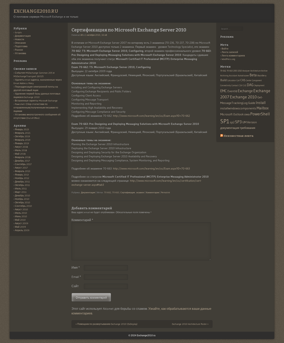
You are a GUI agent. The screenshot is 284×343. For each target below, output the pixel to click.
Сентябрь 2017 (23, 164)
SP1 (224, 121)
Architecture (255, 71)
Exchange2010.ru (36, 11)
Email (76, 277)
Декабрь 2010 (22, 195)
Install (261, 102)
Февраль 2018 (23, 157)
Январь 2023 (22, 129)
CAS (242, 80)
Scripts (18, 32)
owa (247, 114)
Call (238, 80)
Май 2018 (20, 153)
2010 (240, 71)
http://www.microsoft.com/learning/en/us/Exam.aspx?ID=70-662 (151, 115)
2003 (235, 71)
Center (248, 80)
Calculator (231, 80)
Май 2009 (20, 226)
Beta (253, 75)
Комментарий (82, 220)
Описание (20, 42)
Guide (251, 103)
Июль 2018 (21, 150)
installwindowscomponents (238, 108)
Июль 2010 (21, 212)
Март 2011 (20, 192)
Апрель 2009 (22, 230)
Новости (19, 39)
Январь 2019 (22, 143)
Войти (225, 48)
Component (257, 80)
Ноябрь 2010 (22, 198)
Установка (20, 53)
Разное (19, 49)
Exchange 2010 (243, 97)
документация (229, 128)
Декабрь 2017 (22, 160)
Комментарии (152, 192)
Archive (264, 71)
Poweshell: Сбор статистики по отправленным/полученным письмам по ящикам (36, 107)
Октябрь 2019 (22, 136)
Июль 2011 (21, 188)
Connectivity (225, 85)
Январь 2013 (22, 174)
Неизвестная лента (238, 136)
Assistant (233, 75)
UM (244, 122)
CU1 (244, 85)
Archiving (224, 75)
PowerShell (260, 114)
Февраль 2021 (22, 132)
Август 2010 (21, 209)
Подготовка (21, 46)
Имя (75, 267)
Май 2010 (20, 219)
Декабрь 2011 (22, 181)
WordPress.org (228, 59)
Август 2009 (21, 223)
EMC (223, 91)
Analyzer (246, 71)
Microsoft (226, 114)
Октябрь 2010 (22, 202)
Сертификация (127, 192)
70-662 (107, 192)
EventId (232, 91)
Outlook (238, 114)
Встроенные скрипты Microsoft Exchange (36, 100)
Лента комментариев (233, 55)
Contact (234, 85)
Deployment (259, 85)
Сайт (75, 286)
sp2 (232, 122)
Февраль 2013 (22, 171)
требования (247, 128)
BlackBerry (261, 75)
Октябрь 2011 (22, 185)
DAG (250, 85)
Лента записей (230, 52)
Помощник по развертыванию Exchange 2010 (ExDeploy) (106, 324)
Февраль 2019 (22, 139)
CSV (240, 85)
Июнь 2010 (21, 216)
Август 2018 (21, 146)
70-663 (115, 192)
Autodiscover (243, 75)
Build (223, 80)
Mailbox (263, 108)
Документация (88, 192)
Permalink (165, 192)
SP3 (238, 121)
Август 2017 (21, 167)
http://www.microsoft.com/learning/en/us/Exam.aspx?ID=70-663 (151, 168)
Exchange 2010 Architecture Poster (190, 324)
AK (82, 35)
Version (252, 122)
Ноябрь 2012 (22, 178)
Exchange (245, 91)
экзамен (140, 192)
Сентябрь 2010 (23, 205)
